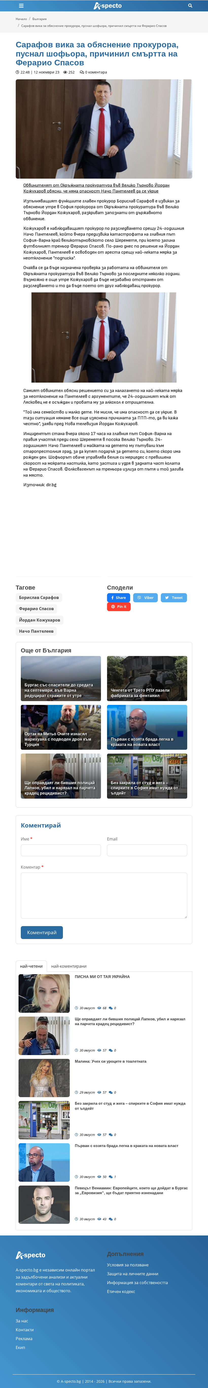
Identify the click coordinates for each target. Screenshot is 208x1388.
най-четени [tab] (31, 966)
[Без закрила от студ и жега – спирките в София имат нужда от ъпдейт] (147, 776)
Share (121, 597)
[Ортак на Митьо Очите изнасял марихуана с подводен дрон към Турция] (61, 727)
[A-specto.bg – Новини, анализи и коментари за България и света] (30, 1259)
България (39, 19)
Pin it (121, 606)
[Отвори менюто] (21, 5)
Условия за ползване (128, 1265)
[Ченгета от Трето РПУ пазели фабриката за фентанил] (147, 678)
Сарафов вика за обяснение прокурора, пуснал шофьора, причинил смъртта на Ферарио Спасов (94, 26)
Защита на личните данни (132, 1274)
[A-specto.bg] (108, 6)
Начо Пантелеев (36, 631)
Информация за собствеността (137, 1282)
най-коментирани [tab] (68, 966)
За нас (22, 1321)
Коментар (32, 867)
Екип (20, 1347)
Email (112, 839)
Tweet (177, 597)
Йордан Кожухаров (39, 620)
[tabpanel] (104, 1101)
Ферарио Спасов (36, 608)
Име (26, 839)
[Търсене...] (190, 5)
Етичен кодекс (121, 1291)
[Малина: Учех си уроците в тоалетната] (44, 1078)
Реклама (24, 1338)
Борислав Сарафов (39, 597)
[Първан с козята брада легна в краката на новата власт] (147, 727)
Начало (21, 19)
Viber (148, 597)
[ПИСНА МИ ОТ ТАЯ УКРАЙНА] (44, 993)
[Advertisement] (58, 528)
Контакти (25, 1330)
